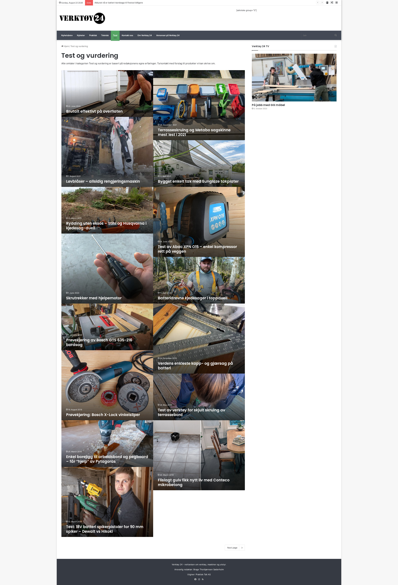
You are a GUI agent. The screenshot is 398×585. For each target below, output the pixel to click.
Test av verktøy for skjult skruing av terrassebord (191, 412)
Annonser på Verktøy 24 (168, 35)
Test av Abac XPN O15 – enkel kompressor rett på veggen (197, 249)
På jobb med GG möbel (268, 105)
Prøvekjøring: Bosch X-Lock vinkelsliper (103, 414)
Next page (232, 547)
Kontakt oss (127, 35)
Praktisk (93, 35)
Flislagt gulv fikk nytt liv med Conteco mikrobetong (193, 482)
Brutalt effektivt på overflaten (94, 111)
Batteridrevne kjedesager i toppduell (192, 298)
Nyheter (81, 35)
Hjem (66, 46)
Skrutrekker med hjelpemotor (94, 298)
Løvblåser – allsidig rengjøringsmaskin (103, 181)
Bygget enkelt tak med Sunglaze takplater (198, 181)
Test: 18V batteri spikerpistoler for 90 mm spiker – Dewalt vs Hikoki (104, 529)
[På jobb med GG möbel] (294, 77)
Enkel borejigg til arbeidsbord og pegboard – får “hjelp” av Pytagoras (107, 459)
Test (115, 35)
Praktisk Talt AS (203, 574)
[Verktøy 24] (82, 18)
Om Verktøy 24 (144, 35)
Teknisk (105, 35)
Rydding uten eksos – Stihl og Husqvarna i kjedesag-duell (106, 226)
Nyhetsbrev (67, 35)
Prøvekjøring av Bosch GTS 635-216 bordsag (99, 342)
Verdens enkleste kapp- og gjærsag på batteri (195, 366)
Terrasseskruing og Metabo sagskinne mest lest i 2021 (194, 132)
